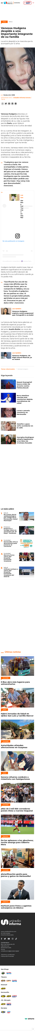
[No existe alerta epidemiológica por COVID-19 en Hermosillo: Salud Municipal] (26, 516)
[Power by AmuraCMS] (29, 1019)
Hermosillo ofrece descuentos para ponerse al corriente (11, 544)
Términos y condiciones (8, 954)
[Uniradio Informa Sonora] (12, 2)
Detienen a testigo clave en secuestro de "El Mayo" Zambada (10, 531)
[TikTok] (16, 939)
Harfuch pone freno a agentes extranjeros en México (16, 907)
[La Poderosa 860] (9, 981)
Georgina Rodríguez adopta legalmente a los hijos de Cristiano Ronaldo (25, 440)
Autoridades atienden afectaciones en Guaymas (14, 746)
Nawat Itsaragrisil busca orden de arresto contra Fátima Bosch (24, 385)
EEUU (11, 21)
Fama (3, 99)
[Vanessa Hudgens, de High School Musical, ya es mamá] (6, 355)
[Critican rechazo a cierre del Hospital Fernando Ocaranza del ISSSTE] (26, 572)
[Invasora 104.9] (3, 988)
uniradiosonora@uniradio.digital (10, 951)
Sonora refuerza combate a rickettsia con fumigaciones (15, 778)
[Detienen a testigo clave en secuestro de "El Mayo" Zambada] (26, 530)
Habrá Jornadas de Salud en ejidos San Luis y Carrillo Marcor (17, 715)
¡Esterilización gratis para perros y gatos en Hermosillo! (16, 875)
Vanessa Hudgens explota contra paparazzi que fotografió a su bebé (23, 313)
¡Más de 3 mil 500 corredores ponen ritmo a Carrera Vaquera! (17, 810)
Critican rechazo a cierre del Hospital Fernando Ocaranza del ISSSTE (11, 572)
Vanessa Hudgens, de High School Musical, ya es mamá (22, 357)
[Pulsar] (9, 973)
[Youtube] (9, 939)
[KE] (3, 1012)
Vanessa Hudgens (22, 369)
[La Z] (14, 996)
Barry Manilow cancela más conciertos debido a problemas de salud (25, 399)
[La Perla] (9, 1012)
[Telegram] (15, 103)
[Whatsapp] (2, 103)
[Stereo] (3, 996)
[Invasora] (3, 973)
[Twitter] (5, 103)
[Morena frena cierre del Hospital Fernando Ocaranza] (26, 557)
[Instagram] (12, 939)
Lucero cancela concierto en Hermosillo (23, 412)
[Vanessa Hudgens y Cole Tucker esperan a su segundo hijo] (14, 197)
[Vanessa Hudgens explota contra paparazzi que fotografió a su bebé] (6, 311)
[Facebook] (9, 103)
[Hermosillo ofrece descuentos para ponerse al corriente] (26, 543)
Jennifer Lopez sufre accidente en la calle (25, 426)
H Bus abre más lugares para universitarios (15, 683)
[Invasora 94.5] (3, 981)
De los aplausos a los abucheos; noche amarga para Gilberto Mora (17, 842)
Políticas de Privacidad (7, 956)
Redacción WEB (9, 95)
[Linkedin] (12, 103)
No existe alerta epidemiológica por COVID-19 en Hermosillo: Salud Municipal (10, 517)
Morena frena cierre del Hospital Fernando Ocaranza (9, 558)
